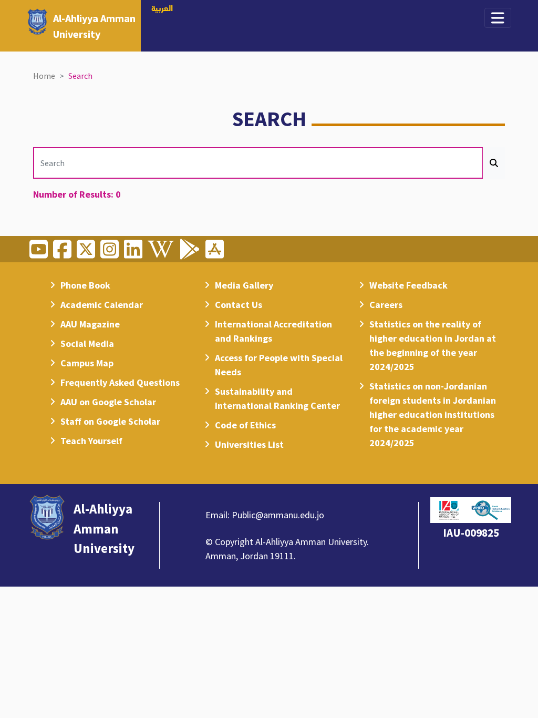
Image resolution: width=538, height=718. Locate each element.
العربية (162, 9)
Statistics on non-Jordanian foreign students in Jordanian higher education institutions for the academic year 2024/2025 (432, 414)
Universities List (249, 444)
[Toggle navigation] (497, 18)
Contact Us (238, 305)
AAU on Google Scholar (108, 402)
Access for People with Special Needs (279, 365)
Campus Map (86, 363)
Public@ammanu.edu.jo (278, 515)
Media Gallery (244, 285)
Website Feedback (408, 285)
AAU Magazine (90, 324)
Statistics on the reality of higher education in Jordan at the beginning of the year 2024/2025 (432, 345)
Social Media (87, 343)
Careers (385, 305)
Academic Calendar (101, 305)
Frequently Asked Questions (120, 382)
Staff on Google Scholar (110, 421)
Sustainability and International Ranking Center (277, 398)
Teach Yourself (91, 441)
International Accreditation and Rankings (273, 331)
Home (44, 75)
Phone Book (85, 285)
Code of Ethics (245, 425)
